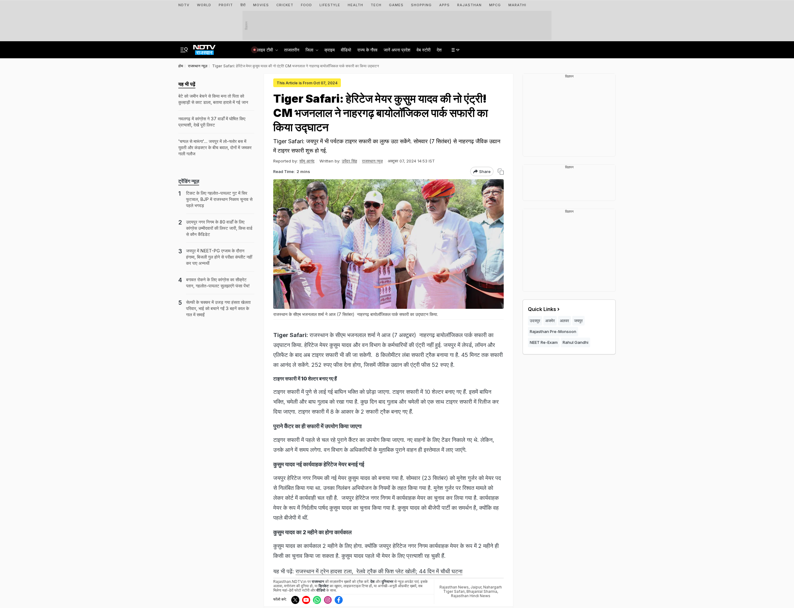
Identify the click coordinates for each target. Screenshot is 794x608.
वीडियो (346, 49)
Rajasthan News (454, 587)
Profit (226, 5)
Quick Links (542, 309)
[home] (204, 48)
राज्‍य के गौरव (367, 49)
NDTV (184, 5)
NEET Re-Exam (544, 342)
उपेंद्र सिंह (349, 160)
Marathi (517, 5)
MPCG (495, 5)
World (204, 5)
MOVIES (261, 5)
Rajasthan (469, 5)
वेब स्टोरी (423, 49)
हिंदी (243, 5)
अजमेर (550, 320)
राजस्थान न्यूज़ (372, 160)
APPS (444, 5)
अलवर (564, 320)
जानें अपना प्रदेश (397, 49)
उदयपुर (535, 320)
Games (396, 5)
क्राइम (329, 49)
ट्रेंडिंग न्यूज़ (188, 181)
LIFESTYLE (329, 5)
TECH (376, 5)
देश (439, 49)
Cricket (284, 5)
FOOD (306, 5)
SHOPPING (421, 5)
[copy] (501, 172)
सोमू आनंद (306, 160)
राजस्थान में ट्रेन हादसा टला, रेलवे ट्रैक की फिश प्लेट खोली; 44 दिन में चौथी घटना (379, 571)
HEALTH (355, 5)
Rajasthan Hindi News (470, 595)
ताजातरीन (291, 49)
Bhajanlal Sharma (481, 591)
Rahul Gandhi (575, 342)
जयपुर (578, 320)
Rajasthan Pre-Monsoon (553, 331)
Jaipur (476, 587)
